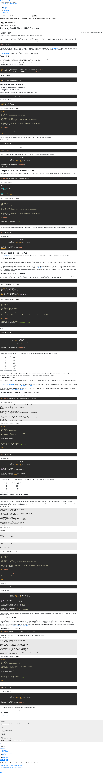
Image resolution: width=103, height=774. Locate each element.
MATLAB (2, 38)
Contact (4, 754)
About (4, 6)
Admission (5, 8)
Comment (16, 740)
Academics (5, 7)
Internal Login (6, 10)
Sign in (1, 772)
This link (40, 267)
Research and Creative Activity (9, 25)
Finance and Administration (8, 22)
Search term (3, 15)
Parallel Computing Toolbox (8, 384)
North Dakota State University (10, 3)
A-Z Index (4, 750)
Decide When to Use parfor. (17, 389)
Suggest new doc (21, 740)
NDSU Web (2, 767)
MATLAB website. (28, 710)
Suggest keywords (5, 724)
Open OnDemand (55, 48)
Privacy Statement (4, 765)
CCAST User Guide (4, 53)
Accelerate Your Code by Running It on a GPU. (21, 625)
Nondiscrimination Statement (15, 765)
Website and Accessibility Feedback (14, 767)
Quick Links (5, 757)
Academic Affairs (6, 21)
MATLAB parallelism (4, 255)
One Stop (4, 756)
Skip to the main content (5, 0)
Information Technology (7, 23)
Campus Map (5, 751)
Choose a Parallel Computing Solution (25, 385)
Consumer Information (7, 753)
